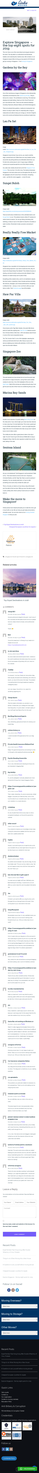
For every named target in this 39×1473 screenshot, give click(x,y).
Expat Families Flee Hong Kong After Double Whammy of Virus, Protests (16, 1251)
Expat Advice (10, 30)
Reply (23, 614)
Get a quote (5, 1392)
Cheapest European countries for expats (22, 527)
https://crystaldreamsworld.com (17, 645)
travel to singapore (26, 557)
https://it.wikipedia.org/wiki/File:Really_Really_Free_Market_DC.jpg (19, 262)
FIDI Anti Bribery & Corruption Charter (12, 1411)
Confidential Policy (9, 1458)
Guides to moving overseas (9, 1399)
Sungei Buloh (6, 217)
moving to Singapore (26, 61)
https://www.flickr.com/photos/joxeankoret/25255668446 (17, 211)
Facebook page (17, 288)
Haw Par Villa (23, 330)
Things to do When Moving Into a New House (17, 1258)
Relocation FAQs (6, 1401)
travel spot (16, 557)
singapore (8, 557)
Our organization (6, 1397)
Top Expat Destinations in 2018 (14, 524)
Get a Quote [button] (31, 10)
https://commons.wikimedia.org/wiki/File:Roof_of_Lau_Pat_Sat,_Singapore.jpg (19, 150)
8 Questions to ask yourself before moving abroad (18, 1264)
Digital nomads (10, 600)
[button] (27, 1469)
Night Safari (6, 384)
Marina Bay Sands (29, 419)
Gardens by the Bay (24, 95)
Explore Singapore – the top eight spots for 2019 (18, 1277)
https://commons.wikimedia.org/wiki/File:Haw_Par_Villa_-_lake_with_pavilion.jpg (17, 323)
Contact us (4, 1394)
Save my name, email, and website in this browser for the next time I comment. (19, 1225)
